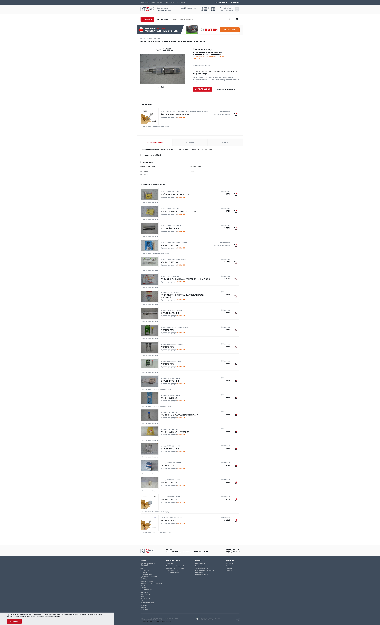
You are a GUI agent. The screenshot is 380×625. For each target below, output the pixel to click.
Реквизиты (229, 568)
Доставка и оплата (221, 2)
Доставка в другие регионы (175, 568)
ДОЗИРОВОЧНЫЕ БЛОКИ (149, 577)
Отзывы (228, 566)
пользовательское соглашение (48, 616)
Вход (221, 10)
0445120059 (196, 56)
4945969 (208, 56)
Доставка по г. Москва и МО (175, 566)
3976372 (202, 56)
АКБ (142, 568)
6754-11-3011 (197, 58)
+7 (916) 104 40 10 (208, 10)
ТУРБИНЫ (144, 605)
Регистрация (229, 10)
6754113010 (220, 56)
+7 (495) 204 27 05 (208, 8)
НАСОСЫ (143, 587)
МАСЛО (143, 585)
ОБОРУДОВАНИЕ (146, 590)
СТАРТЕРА (144, 601)
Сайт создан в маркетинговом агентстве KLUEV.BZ (210, 619)
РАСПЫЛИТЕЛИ (145, 598)
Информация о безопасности (204, 570)
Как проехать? (181, 2)
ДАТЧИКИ (144, 572)
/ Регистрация (203, 574)
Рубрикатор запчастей (148, 564)
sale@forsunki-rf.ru (188, 8)
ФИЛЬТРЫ (144, 607)
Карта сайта (199, 572)
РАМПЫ (143, 596)
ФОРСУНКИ (144, 609)
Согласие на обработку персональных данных (156, 621)
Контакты (229, 570)
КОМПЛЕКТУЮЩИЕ (147, 581)
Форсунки (149, 38)
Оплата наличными (172, 572)
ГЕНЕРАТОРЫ (145, 570)
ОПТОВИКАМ (162, 19)
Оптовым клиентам (201, 568)
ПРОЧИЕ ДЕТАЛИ (146, 594)
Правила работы (200, 564)
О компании (235, 2)
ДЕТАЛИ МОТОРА (146, 574)
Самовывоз (169, 564)
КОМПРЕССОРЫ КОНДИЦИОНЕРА (151, 583)
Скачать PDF (229, 30)
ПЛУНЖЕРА (144, 592)
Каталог (142, 38)
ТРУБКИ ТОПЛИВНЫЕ (147, 603)
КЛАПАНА (144, 579)
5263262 (213, 56)
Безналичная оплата (172, 570)
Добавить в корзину (226, 89)
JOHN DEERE (145, 566)
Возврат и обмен (200, 566)
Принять (14, 621)
